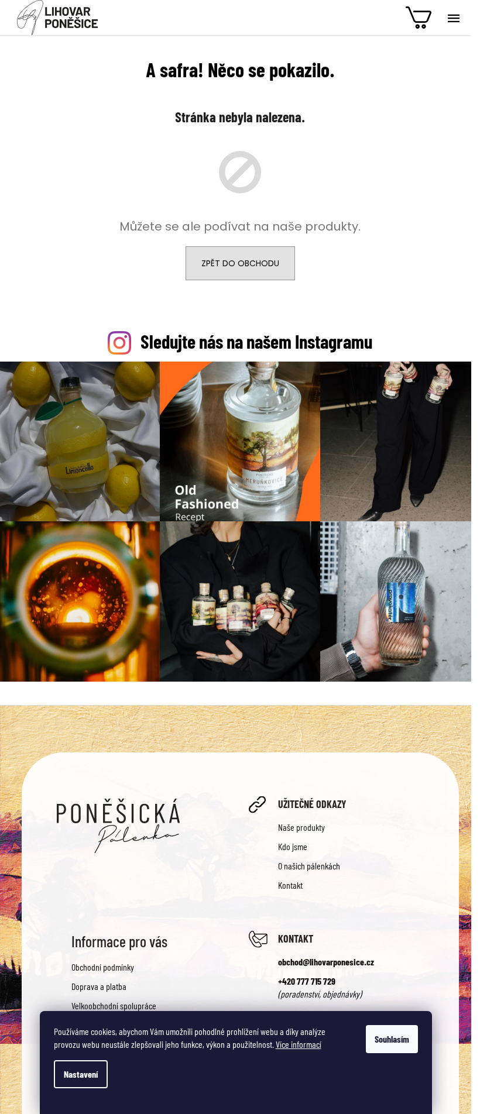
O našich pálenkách (309, 865)
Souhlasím (392, 1038)
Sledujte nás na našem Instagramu (256, 341)
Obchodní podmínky (102, 966)
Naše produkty (301, 827)
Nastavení (81, 1073)
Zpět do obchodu (240, 263)
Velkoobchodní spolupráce (113, 1005)
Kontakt (290, 884)
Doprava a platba (98, 986)
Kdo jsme (292, 846)
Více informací (298, 1044)
